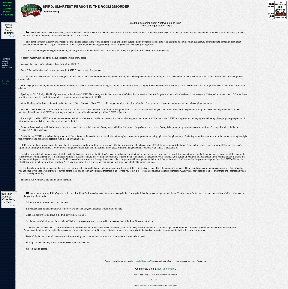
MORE (8, 24)
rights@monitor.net (146, 285)
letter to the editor (166, 269)
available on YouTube (145, 261)
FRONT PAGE (5, 82)
